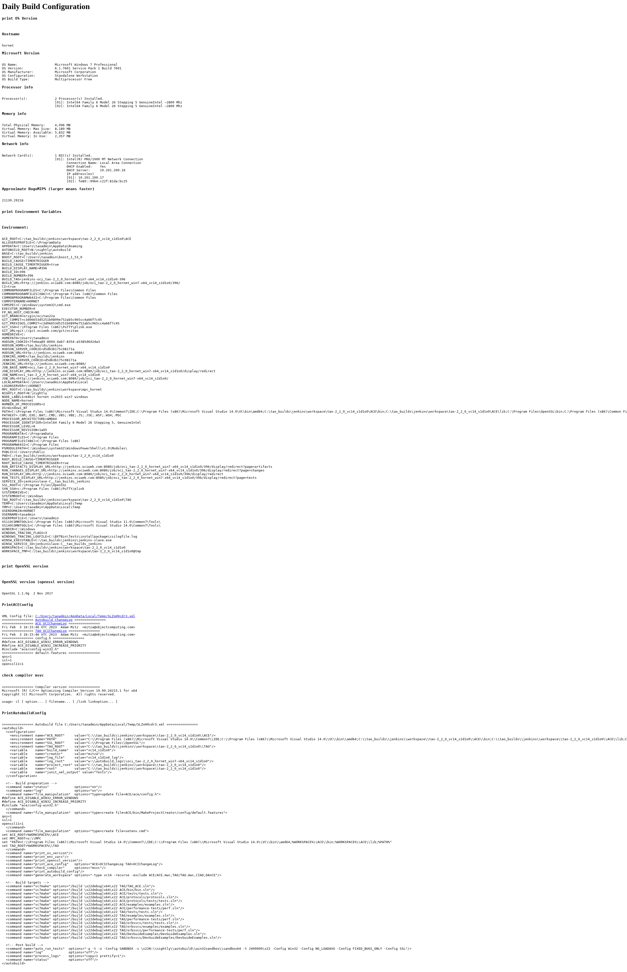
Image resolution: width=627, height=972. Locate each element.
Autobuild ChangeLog (53, 620)
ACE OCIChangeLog (51, 623)
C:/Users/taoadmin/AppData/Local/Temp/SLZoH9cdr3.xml (85, 616)
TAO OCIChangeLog (51, 631)
